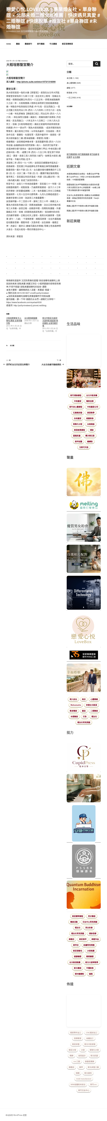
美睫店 (71, 939)
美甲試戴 (78, 441)
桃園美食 (90, 418)
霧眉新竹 (28, 43)
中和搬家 (77, 401)
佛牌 (71, 1056)
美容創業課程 (79, 430)
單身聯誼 (73, 711)
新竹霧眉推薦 (83, 154)
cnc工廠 (76, 1061)
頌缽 (92, 430)
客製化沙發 (77, 424)
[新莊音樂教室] (84, 788)
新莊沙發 (72, 1050)
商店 (84, 699)
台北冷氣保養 (91, 395)
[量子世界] (84, 895)
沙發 (83, 1050)
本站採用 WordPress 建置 (16, 1115)
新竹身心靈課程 (75, 407)
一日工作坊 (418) (74, 97)
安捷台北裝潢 (91, 705)
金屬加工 (90, 1038)
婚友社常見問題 (83, 722)
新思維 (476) (72, 92)
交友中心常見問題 (90, 922)
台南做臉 (90, 424)
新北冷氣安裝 (89, 1044)
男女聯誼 (91, 916)
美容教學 (90, 413)
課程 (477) (71, 87)
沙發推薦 (90, 951)
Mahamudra (76, 705)
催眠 (91, 974)
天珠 (85, 716)
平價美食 (90, 968)
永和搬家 (77, 418)
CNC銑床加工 (91, 1033)
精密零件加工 (75, 1033)
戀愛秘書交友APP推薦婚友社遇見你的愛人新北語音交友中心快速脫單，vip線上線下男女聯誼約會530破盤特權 (83, 187)
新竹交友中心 (83, 1090)
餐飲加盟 (90, 401)
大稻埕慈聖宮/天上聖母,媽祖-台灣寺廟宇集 (14, 320)
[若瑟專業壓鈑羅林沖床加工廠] (84, 655)
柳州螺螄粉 (79, 974)
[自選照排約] (84, 559)
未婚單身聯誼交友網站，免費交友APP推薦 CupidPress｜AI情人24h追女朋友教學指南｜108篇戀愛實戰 (83, 176)
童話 (84, 711)
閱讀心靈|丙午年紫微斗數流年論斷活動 (82, 205)
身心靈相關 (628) (74, 82)
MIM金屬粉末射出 (78, 1084)
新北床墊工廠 (93, 1067)
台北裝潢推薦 (74, 962)
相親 (77, 1073)
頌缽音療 (92, 933)
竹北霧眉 (53, 43)
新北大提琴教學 (91, 962)
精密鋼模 (90, 956)
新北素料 (88, 1073)
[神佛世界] (84, 482)
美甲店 (76, 945)
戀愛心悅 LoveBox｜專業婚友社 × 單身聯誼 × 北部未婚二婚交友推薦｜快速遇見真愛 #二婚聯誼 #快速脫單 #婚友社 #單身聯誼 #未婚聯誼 (53, 18)
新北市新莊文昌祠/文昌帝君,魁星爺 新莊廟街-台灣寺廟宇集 (50, 322)
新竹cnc (93, 1084)
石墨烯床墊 (77, 413)
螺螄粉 (90, 441)
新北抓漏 (94, 1056)
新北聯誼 (77, 968)
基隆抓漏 (76, 436)
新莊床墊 (75, 1044)
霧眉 (18, 43)
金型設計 (82, 1056)
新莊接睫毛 (77, 951)
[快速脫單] (84, 678)
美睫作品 (95, 939)
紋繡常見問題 (89, 945)
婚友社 (94, 716)
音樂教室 (77, 1038)
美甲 (81, 1067)
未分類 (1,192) (73, 78)
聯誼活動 (74, 922)
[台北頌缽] (84, 861)
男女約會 (89, 928)
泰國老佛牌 (89, 1061)
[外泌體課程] (84, 379)
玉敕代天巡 (83, 447)
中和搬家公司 (92, 407)
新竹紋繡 (93, 154)
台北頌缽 (76, 157)
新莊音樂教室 (67, 43)
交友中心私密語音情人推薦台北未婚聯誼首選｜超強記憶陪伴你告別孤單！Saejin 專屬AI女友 (83, 198)
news (8, 43)
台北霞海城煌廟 (30, 318)
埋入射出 (73, 699)
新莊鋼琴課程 (77, 916)
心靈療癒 (94, 699)
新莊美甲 (83, 939)
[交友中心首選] (84, 757)
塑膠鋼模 (77, 956)
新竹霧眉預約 (72, 154)
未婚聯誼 (74, 716)
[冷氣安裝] (84, 823)
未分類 (12, 346)
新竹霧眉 (40, 43)
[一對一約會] (84, 528)
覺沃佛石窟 (89, 436)
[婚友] (84, 630)
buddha (24, 61)
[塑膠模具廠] (84, 593)
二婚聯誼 (94, 711)
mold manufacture (83, 1079)
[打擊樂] (84, 505)
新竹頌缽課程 (75, 395)
